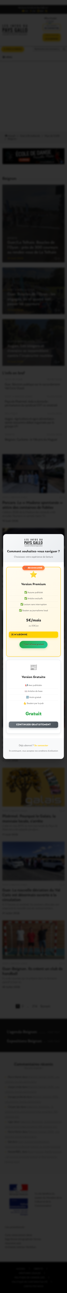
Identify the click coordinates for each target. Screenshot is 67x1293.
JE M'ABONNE (19, 634)
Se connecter (41, 745)
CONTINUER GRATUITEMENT (33, 724)
